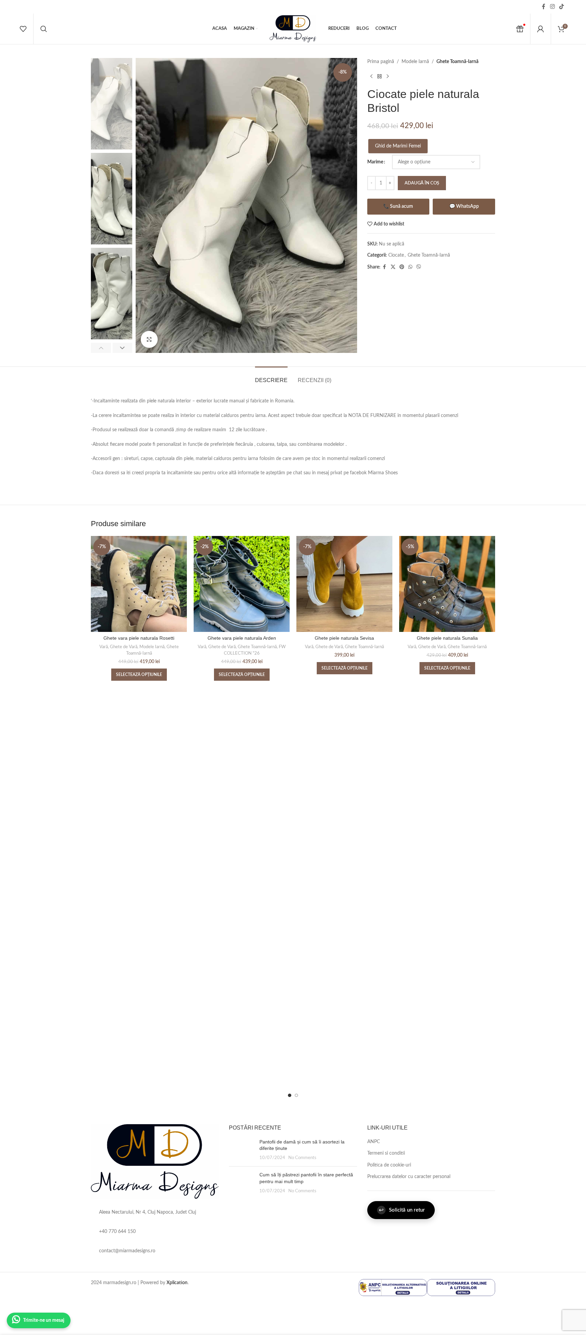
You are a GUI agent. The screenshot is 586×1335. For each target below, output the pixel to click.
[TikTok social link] (561, 6)
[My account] (540, 29)
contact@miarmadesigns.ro (127, 1251)
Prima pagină (380, 61)
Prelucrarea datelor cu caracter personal (408, 1176)
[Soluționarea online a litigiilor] (461, 1287)
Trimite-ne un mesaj (43, 1320)
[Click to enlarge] (149, 339)
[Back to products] (379, 76)
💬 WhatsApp (464, 206)
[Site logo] (293, 28)
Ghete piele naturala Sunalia (447, 638)
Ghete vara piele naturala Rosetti (138, 638)
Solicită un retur (402, 1210)
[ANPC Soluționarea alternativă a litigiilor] (393, 1287)
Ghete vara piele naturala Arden (242, 638)
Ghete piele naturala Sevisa (344, 638)
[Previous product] (371, 76)
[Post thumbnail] (241, 1150)
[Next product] (388, 76)
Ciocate (396, 255)
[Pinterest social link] (401, 267)
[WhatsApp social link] (410, 267)
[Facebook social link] (544, 6)
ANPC (373, 1141)
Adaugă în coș (422, 183)
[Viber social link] (418, 267)
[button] (101, 348)
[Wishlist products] (23, 29)
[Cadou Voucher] (520, 29)
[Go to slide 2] (296, 1095)
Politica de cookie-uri (389, 1165)
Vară (103, 646)
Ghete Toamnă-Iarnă (457, 61)
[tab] (271, 376)
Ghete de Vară (123, 646)
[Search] (44, 29)
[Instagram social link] (552, 6)
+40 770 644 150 (117, 1231)
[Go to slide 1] (289, 1095)
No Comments (302, 1158)
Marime (375, 162)
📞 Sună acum (398, 206)
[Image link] (155, 1161)
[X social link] (393, 267)
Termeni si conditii (386, 1153)
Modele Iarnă (415, 61)
